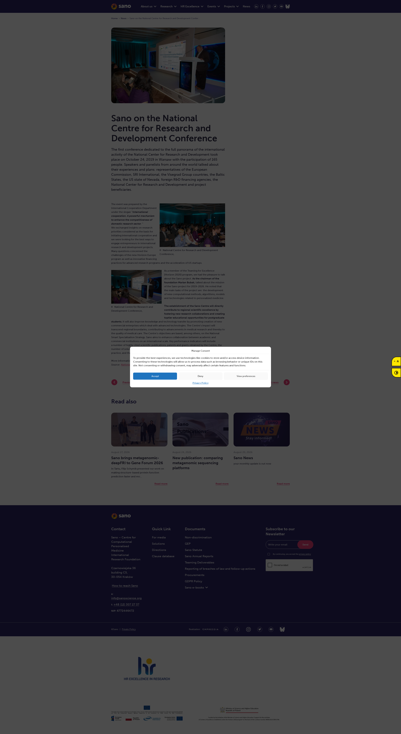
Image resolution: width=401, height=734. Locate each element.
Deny (200, 376)
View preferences (246, 376)
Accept (155, 376)
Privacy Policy (200, 382)
